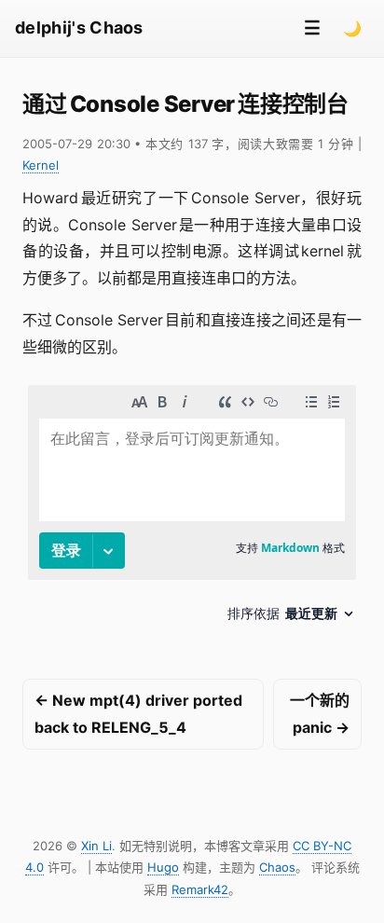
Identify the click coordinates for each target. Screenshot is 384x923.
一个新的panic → (320, 714)
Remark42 (199, 889)
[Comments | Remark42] (192, 510)
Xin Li (96, 845)
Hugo (163, 867)
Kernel (40, 165)
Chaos (277, 867)
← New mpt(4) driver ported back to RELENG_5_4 (138, 714)
